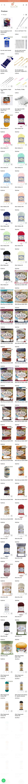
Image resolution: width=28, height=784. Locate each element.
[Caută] (4, 4)
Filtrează (4, 14)
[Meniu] (1, 4)
